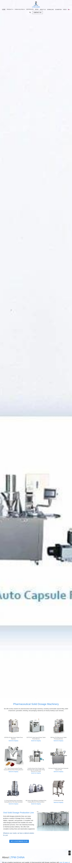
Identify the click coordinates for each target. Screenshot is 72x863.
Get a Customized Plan (19, 841)
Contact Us (37, 12)
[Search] (30, 12)
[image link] (36, 3)
